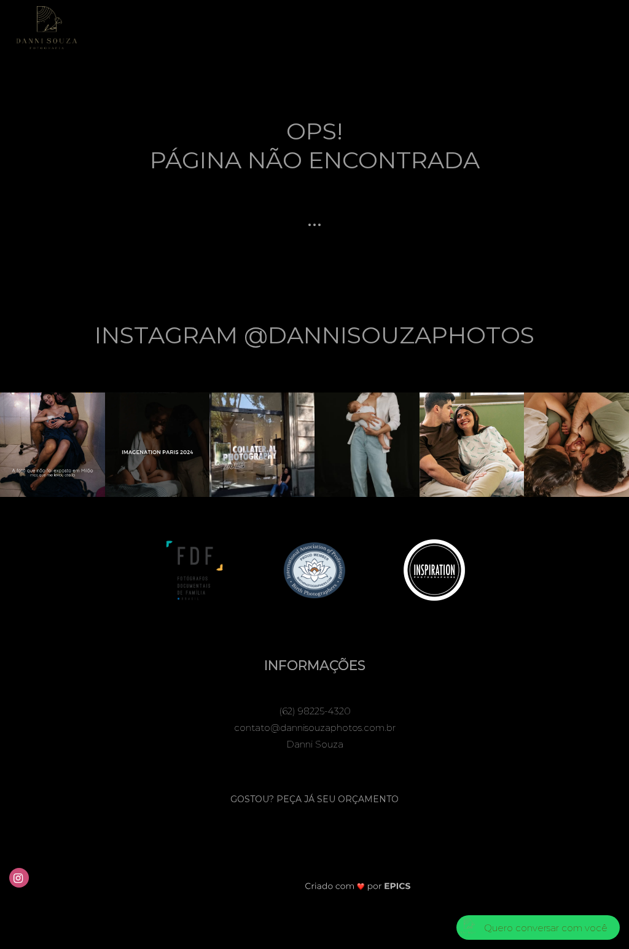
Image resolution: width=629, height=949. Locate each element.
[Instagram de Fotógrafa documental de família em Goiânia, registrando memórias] (20, 876)
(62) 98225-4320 (315, 711)
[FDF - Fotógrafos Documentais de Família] (195, 569)
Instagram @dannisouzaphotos (314, 335)
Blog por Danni (542, 26)
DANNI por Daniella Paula (357, 26)
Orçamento (460, 26)
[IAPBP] (314, 569)
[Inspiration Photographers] (434, 569)
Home (209, 26)
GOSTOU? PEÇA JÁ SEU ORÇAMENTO (314, 799)
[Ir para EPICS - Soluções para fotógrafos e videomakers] (357, 885)
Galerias (260, 26)
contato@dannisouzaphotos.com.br (315, 727)
